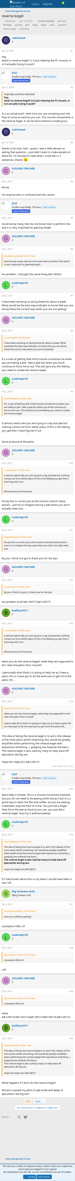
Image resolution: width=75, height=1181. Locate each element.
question (62, 24)
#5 (72, 217)
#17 (71, 904)
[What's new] (57, 4)
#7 (72, 295)
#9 (72, 391)
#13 (71, 623)
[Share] (67, 51)
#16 (71, 834)
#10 (71, 463)
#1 (72, 50)
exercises (61, 21)
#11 (71, 529)
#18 (71, 947)
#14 (71, 701)
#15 (71, 788)
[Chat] (64, 4)
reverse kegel (9, 28)
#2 (72, 87)
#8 (72, 330)
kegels (44, 24)
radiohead (10, 21)
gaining (18, 24)
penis (52, 24)
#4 (72, 181)
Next (38, 1101)
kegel (35, 24)
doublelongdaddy (46, 21)
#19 (71, 991)
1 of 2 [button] (28, 1101)
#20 (71, 1038)
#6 (72, 249)
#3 (72, 142)
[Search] (71, 4)
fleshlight (7, 24)
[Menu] (5, 4)
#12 (71, 579)
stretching (24, 28)
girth (27, 24)
